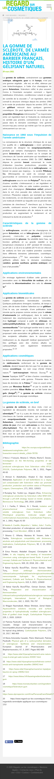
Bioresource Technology (13, 502)
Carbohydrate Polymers (21, 469)
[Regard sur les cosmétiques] (3, 15)
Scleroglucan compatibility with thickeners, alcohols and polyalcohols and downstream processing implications (27, 541)
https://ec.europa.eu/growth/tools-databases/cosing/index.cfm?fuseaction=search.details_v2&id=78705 (27, 450)
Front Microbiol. (20, 531)
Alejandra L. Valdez (29, 525)
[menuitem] (47, 6)
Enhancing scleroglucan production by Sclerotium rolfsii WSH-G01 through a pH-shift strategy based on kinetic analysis (27, 496)
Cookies (25, 773)
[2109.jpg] (27, 29)
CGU (18, 773)
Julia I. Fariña (45, 525)
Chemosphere (17, 488)
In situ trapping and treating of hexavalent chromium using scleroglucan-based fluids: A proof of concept (27, 557)
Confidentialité (37, 773)
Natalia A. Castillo (12, 525)
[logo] (22, 5)
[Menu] (47, 6)
